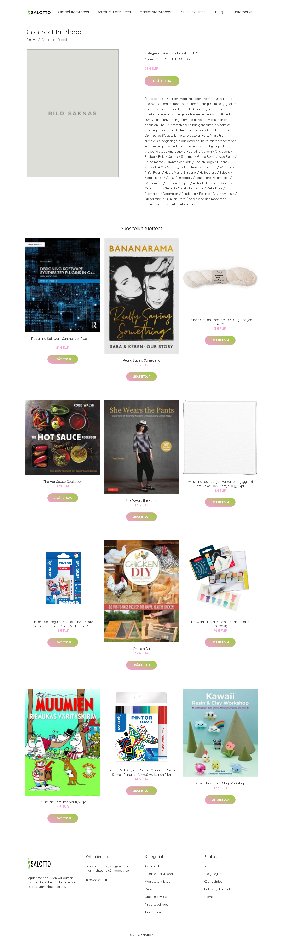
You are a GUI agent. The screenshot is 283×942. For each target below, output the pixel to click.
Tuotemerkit (242, 12)
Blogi (219, 12)
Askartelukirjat (155, 866)
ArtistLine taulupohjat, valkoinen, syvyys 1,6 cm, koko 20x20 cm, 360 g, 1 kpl (220, 484)
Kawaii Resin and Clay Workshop (220, 783)
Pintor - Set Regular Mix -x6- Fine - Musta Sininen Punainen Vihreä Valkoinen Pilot (62, 624)
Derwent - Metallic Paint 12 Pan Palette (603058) (220, 624)
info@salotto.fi (96, 880)
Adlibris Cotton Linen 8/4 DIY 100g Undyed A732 (220, 322)
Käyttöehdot (213, 881)
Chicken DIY (141, 649)
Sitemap (209, 897)
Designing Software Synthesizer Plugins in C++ (62, 341)
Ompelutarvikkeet (73, 12)
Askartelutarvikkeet (114, 12)
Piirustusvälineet (193, 12)
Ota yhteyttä (213, 874)
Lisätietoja (162, 81)
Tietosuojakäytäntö (218, 889)
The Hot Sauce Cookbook (62, 482)
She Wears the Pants (141, 500)
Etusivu (31, 40)
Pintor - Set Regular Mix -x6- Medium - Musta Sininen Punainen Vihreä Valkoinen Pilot (141, 772)
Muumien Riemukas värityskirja (63, 802)
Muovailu (151, 889)
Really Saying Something (141, 360)
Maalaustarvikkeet (155, 12)
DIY (195, 53)
